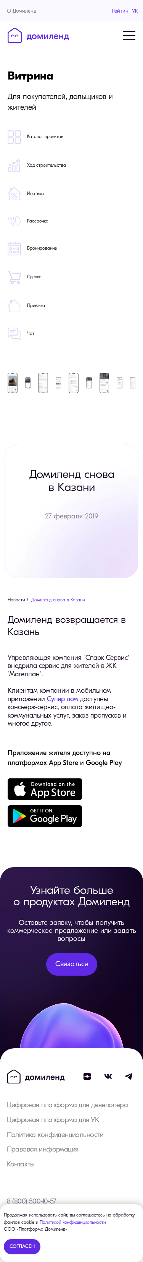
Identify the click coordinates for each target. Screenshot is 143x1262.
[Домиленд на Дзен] (87, 1076)
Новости (16, 600)
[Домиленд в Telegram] (129, 1076)
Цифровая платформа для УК (53, 1120)
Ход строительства (46, 165)
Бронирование (42, 248)
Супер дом (62, 699)
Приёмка (36, 306)
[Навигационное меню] (129, 35)
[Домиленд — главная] (38, 35)
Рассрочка (37, 221)
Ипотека (35, 194)
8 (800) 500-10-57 (31, 1201)
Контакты (21, 1164)
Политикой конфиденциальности (73, 1222)
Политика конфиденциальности (55, 1135)
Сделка (34, 277)
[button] (72, 964)
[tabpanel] (71, 213)
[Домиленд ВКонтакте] (108, 1076)
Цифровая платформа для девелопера (67, 1105)
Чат (30, 333)
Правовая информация (43, 1149)
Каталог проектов (45, 137)
